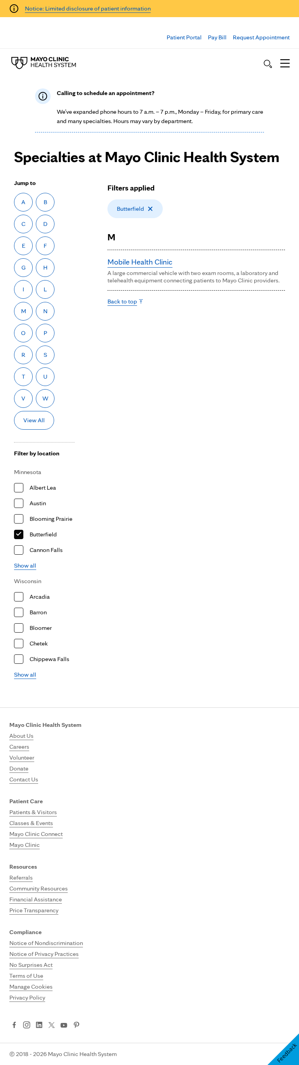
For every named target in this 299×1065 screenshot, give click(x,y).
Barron (38, 612)
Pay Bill (217, 37)
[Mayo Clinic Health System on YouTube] (63, 1025)
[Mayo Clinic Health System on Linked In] (39, 1026)
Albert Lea (43, 487)
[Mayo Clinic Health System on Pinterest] (76, 1026)
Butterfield (43, 534)
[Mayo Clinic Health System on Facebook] (14, 1025)
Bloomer (41, 627)
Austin (38, 503)
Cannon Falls (46, 550)
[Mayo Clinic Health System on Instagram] (26, 1025)
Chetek (39, 643)
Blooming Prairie (51, 518)
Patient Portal (184, 37)
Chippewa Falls (49, 659)
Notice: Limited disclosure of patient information (88, 8)
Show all (25, 565)
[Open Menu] (285, 64)
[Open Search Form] (268, 64)
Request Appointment (261, 37)
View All (34, 420)
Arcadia (40, 596)
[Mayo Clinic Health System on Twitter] (51, 1025)
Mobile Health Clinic (139, 261)
